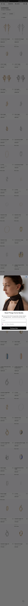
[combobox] (4, 324)
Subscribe (14, 328)
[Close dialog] (26, 277)
